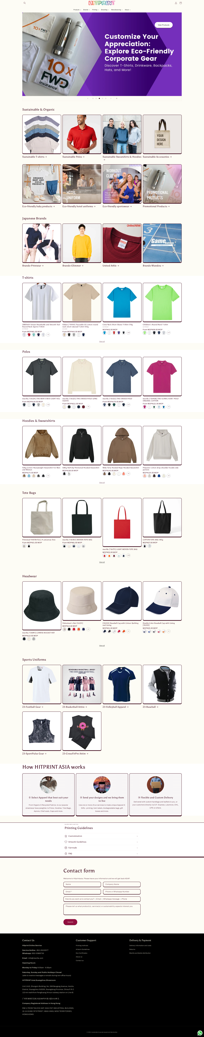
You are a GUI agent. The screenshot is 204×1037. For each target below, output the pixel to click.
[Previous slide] (87, 98)
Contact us (80, 960)
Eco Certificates (81, 953)
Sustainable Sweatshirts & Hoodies (122, 156)
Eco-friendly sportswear (116, 206)
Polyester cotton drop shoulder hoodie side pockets (160, 469)
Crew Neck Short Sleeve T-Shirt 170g (118, 325)
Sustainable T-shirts (33, 156)
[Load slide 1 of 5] (93, 98)
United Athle (110, 265)
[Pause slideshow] (116, 98)
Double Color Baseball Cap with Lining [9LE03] (159, 624)
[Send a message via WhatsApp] (200, 1033)
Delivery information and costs (140, 945)
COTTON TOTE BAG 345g (153, 540)
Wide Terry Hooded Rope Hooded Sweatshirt (121, 468)
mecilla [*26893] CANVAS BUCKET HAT (38, 633)
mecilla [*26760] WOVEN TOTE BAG (77, 540)
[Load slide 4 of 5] (102, 98)
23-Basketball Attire (73, 707)
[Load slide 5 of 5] (105, 98)
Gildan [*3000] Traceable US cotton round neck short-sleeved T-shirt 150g (80, 326)
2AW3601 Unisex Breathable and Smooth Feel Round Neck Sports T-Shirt (41, 326)
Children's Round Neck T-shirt (155, 325)
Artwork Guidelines (83, 949)
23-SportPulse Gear (33, 753)
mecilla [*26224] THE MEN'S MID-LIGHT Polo (41, 399)
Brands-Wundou (152, 265)
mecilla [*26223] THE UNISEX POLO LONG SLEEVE (79, 400)
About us (79, 957)
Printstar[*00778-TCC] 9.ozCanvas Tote (38, 540)
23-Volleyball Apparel (114, 707)
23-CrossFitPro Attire (74, 753)
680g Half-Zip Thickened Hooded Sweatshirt (80, 468)
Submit (70, 922)
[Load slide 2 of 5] (96, 98)
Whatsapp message (111, 899)
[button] (24, 3)
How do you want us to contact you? (79, 899)
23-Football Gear (31, 707)
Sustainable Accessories (156, 156)
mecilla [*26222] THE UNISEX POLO (117, 399)
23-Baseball (149, 707)
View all (102, 341)
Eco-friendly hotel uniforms (77, 206)
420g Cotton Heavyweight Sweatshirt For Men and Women (41, 469)
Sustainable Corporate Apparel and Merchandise (104, 1032)
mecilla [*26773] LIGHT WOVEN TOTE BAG (120, 549)
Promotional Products (155, 206)
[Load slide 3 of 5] (99, 98)
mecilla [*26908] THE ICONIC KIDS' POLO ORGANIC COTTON (160, 400)
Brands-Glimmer (71, 265)
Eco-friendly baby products (37, 206)
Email (98, 899)
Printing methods (82, 945)
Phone (124, 899)
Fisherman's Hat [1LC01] (72, 623)
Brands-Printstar (31, 265)
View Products (163, 25)
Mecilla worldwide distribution (140, 953)
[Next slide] (111, 98)
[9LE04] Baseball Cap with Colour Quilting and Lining (120, 624)
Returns (132, 949)
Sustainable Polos (72, 156)
